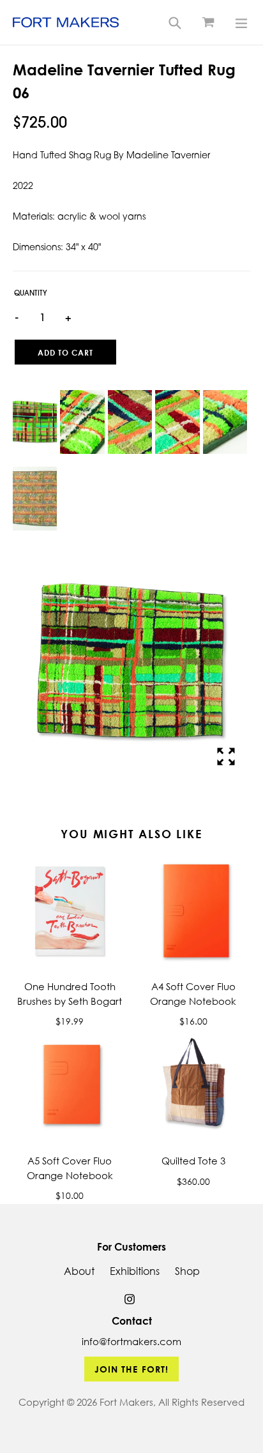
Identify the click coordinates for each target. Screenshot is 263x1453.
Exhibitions (135, 1271)
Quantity (30, 293)
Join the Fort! (131, 1369)
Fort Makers (126, 1402)
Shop (187, 1271)
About (79, 1271)
